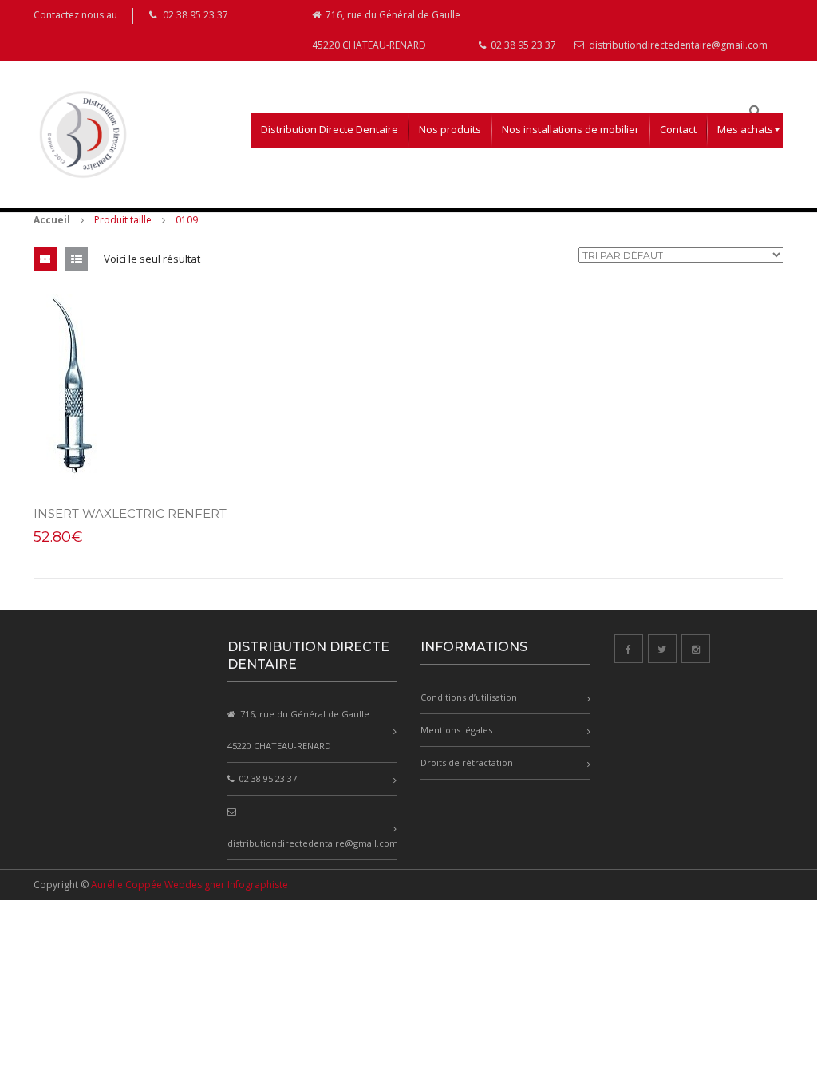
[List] (76, 259)
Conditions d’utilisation (468, 697)
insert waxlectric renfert (130, 513)
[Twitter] (662, 648)
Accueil (52, 220)
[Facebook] (628, 648)
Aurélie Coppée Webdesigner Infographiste (189, 884)
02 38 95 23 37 (522, 45)
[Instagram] (695, 648)
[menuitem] (329, 130)
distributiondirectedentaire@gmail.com (677, 45)
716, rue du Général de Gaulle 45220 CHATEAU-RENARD (386, 30)
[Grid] (45, 259)
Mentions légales (456, 730)
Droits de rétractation (466, 762)
